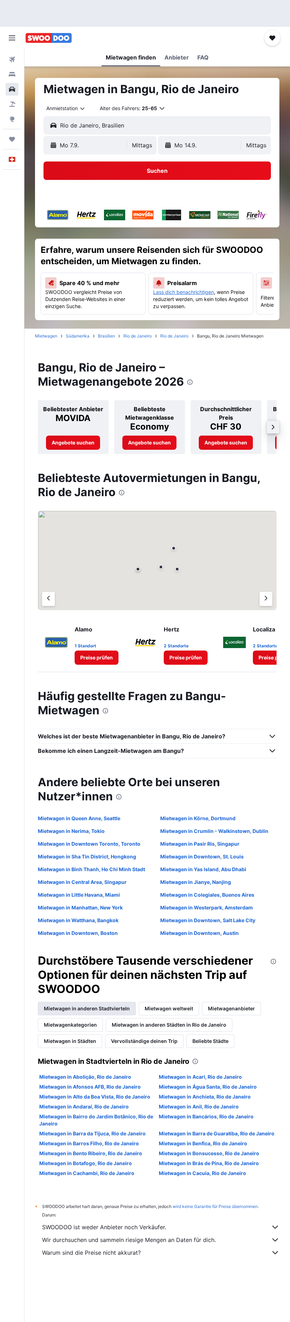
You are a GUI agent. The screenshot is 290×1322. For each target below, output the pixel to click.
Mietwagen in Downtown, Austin (199, 933)
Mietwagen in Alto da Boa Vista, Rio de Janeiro (94, 1097)
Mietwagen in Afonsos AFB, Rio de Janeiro (90, 1087)
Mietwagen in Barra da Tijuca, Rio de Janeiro (92, 1133)
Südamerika (77, 336)
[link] (73, 443)
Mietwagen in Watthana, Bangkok (78, 920)
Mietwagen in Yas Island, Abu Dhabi (203, 869)
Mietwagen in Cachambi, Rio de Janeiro (86, 1173)
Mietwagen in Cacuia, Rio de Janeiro (202, 1173)
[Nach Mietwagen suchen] (12, 89)
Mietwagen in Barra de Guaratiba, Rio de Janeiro (216, 1133)
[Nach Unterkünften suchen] (12, 74)
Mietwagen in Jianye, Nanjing (195, 882)
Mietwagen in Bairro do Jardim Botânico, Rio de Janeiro (96, 1120)
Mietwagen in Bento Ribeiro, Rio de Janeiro (90, 1153)
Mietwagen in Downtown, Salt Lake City (207, 920)
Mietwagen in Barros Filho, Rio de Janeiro (89, 1143)
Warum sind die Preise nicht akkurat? (91, 1252)
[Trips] (12, 139)
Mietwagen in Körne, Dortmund (198, 818)
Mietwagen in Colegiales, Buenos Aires (207, 895)
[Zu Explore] (12, 119)
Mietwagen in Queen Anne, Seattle (79, 818)
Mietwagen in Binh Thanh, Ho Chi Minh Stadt (91, 869)
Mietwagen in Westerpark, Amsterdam (206, 907)
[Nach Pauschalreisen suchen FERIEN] (12, 104)
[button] (12, 38)
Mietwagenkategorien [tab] (70, 1025)
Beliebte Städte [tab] (210, 1041)
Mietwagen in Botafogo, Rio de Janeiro (85, 1163)
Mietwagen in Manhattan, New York (80, 907)
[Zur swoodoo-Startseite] (48, 38)
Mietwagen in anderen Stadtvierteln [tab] (87, 1008)
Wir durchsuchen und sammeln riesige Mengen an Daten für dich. (129, 1239)
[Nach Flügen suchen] (12, 59)
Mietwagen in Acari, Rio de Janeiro (200, 1077)
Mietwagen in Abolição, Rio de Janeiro (85, 1077)
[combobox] (66, 108)
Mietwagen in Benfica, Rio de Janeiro (203, 1143)
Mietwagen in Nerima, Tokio (71, 831)
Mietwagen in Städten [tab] (70, 1041)
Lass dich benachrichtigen (183, 292)
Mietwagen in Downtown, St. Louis (202, 856)
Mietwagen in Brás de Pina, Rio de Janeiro (209, 1163)
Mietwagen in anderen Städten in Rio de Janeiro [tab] (169, 1025)
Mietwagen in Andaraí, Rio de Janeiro (84, 1106)
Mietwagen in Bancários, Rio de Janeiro (206, 1116)
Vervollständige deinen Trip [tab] (144, 1041)
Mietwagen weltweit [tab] (169, 1008)
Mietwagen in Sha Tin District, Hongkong (87, 856)
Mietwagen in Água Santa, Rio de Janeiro (208, 1087)
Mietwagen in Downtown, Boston (78, 933)
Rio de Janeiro (137, 336)
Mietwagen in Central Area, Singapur (82, 882)
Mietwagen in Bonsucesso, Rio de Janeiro (209, 1153)
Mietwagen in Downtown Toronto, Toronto (89, 844)
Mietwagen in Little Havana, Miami (79, 895)
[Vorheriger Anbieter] (48, 599)
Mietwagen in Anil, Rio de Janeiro (199, 1106)
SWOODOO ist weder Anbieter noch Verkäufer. (104, 1227)
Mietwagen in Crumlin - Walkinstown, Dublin (214, 831)
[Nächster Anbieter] (266, 599)
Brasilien (106, 336)
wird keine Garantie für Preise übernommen (215, 1206)
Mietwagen (46, 336)
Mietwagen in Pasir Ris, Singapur (199, 844)
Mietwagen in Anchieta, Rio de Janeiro (205, 1097)
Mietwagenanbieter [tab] (231, 1008)
